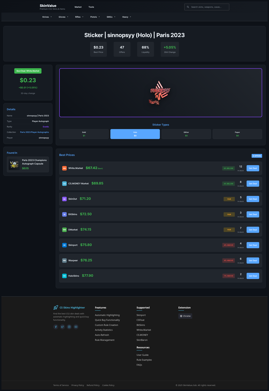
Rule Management (104, 339)
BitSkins (141, 325)
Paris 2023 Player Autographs (34, 132)
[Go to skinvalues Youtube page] (75, 326)
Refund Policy (93, 385)
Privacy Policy (77, 385)
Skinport (141, 315)
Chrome (187, 316)
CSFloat (140, 319)
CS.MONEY (142, 334)
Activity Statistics (104, 329)
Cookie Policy (108, 385)
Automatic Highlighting (107, 315)
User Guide (143, 354)
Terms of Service (61, 385)
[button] (84, 134)
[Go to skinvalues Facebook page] (55, 326)
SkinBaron (142, 339)
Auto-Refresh (102, 334)
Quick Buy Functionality (107, 319)
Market (78, 7)
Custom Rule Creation (106, 325)
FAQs (139, 364)
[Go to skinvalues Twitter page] (62, 326)
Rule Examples (144, 359)
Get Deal (253, 168)
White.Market (144, 329)
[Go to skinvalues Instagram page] (69, 326)
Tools (91, 7)
